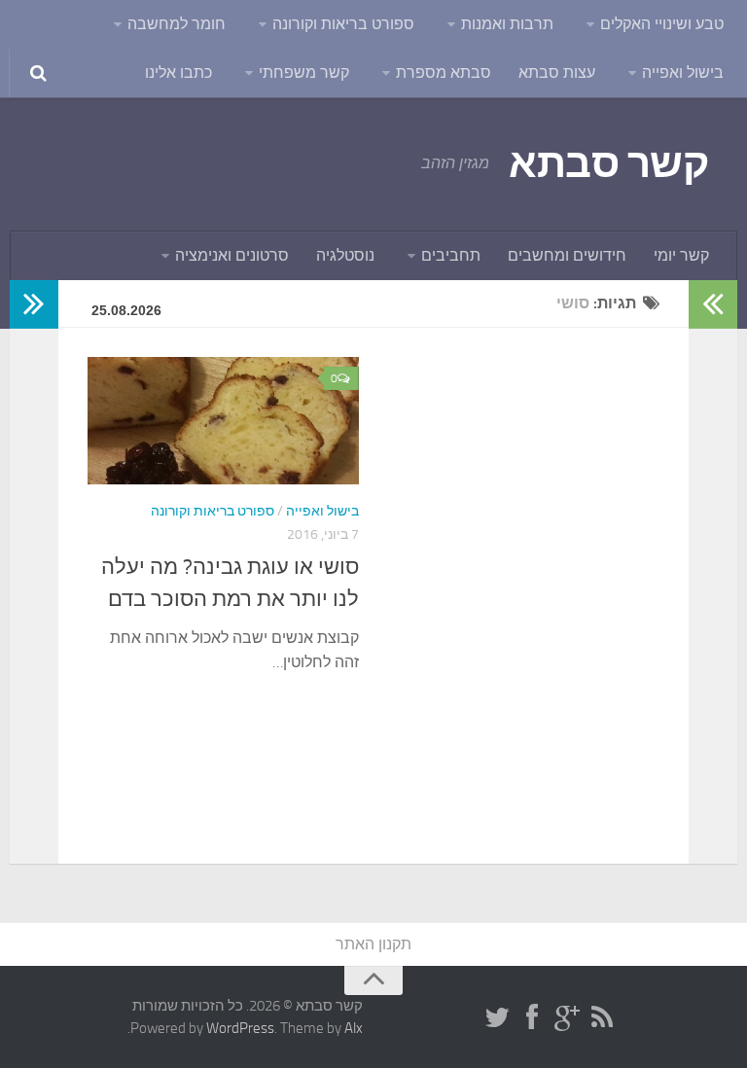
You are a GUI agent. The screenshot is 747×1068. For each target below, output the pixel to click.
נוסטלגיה (345, 255)
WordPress (240, 1028)
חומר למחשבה (176, 24)
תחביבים (450, 255)
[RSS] (602, 1018)
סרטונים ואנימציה (232, 255)
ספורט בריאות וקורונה (343, 24)
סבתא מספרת (443, 72)
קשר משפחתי (304, 72)
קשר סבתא (608, 163)
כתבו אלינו (178, 72)
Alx (353, 1028)
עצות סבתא (556, 72)
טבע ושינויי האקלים (662, 24)
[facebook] (532, 1018)
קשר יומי (681, 255)
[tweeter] (497, 1018)
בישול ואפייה (683, 72)
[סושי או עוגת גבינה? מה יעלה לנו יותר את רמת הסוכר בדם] (223, 420)
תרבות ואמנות (507, 24)
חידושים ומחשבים (567, 255)
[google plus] (567, 1018)
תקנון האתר (373, 944)
